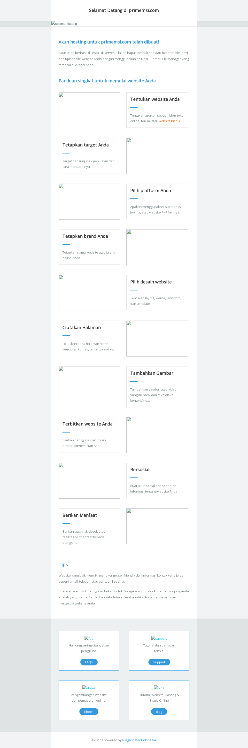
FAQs (89, 662)
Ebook (88, 711)
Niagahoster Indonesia (139, 740)
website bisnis (169, 121)
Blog (159, 711)
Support (159, 662)
